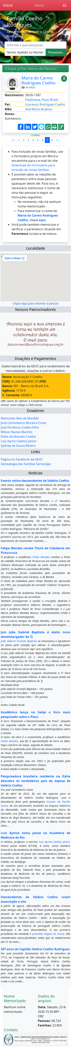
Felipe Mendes (41, 557)
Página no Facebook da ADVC (22, 459)
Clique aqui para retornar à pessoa (35, 303)
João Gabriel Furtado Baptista (19, 641)
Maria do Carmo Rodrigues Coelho (38, 80)
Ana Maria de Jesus (38, 109)
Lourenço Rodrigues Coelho (45, 104)
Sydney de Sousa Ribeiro (18, 446)
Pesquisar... (56, 52)
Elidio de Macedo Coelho (18, 436)
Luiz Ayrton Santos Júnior (19, 441)
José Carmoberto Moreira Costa (23, 423)
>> (57, 140)
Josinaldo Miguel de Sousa (48, 934)
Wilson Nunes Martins (16, 432)
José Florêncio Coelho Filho (20, 427)
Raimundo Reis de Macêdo (20, 418)
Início (8, 5)
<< (13, 140)
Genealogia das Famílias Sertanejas (26, 464)
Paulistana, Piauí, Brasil (41, 100)
